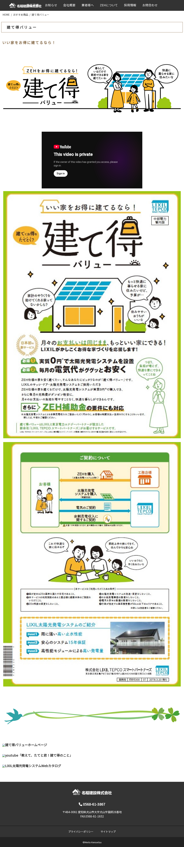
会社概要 (69, 5)
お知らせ (51, 5)
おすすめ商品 (20, 14)
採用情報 (130, 5)
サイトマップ (108, 831)
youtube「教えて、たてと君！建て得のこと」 (39, 755)
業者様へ (88, 5)
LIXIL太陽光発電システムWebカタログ (33, 765)
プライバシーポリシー (80, 831)
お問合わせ (150, 5)
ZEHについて (109, 5)
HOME (6, 14)
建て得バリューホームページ (26, 744)
